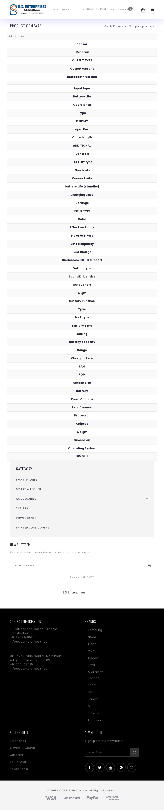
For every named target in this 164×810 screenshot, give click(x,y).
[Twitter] (100, 767)
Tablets (22, 508)
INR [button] (54, 9)
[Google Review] (121, 767)
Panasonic (96, 720)
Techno (94, 678)
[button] (139, 8)
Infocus (93, 713)
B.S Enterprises (74, 592)
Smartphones (27, 480)
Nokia (92, 637)
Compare (121, 9)
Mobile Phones (113, 26)
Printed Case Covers (32, 528)
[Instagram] (131, 767)
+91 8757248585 (22, 637)
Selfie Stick (18, 762)
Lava (91, 665)
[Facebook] (89, 767)
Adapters (17, 755)
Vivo (91, 651)
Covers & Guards (23, 748)
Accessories (26, 499)
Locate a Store (95, 9)
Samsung (95, 630)
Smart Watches (28, 489)
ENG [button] (65, 9)
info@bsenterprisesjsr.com (30, 642)
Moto (92, 706)
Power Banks (26, 518)
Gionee (93, 658)
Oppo (92, 644)
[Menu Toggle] (152, 9)
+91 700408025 (21, 664)
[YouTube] (110, 767)
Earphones (18, 741)
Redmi (93, 685)
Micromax (95, 672)
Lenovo (93, 699)
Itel (90, 692)
